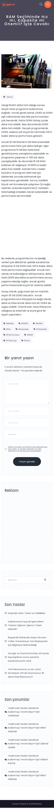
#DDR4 (39, 323)
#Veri (27, 340)
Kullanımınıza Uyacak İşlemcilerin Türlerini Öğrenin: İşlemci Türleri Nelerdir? (26, 625)
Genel (10, 97)
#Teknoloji (11, 340)
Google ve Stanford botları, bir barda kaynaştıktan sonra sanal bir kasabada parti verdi (28, 657)
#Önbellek (41, 329)
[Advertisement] (27, 227)
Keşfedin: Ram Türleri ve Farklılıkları (26, 613)
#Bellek (10, 323)
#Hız (8, 329)
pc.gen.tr (9, 4)
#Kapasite (23, 329)
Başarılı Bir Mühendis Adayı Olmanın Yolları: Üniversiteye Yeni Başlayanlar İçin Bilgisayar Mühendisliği (28, 641)
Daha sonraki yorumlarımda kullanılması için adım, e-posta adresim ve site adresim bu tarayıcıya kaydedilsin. (27, 449)
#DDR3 (24, 323)
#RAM (30, 334)
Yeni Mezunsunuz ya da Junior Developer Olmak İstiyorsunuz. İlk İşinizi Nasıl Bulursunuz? (26, 673)
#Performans (12, 334)
